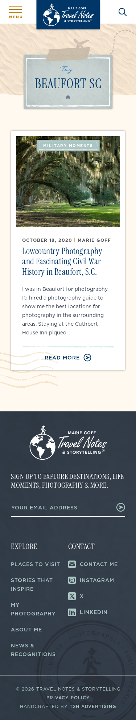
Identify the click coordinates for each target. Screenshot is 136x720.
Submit (116, 507)
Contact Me (99, 564)
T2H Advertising (93, 706)
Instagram (97, 580)
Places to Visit (35, 564)
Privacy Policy (68, 698)
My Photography (33, 609)
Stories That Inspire (32, 585)
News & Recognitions (33, 650)
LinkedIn (94, 612)
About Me (26, 629)
